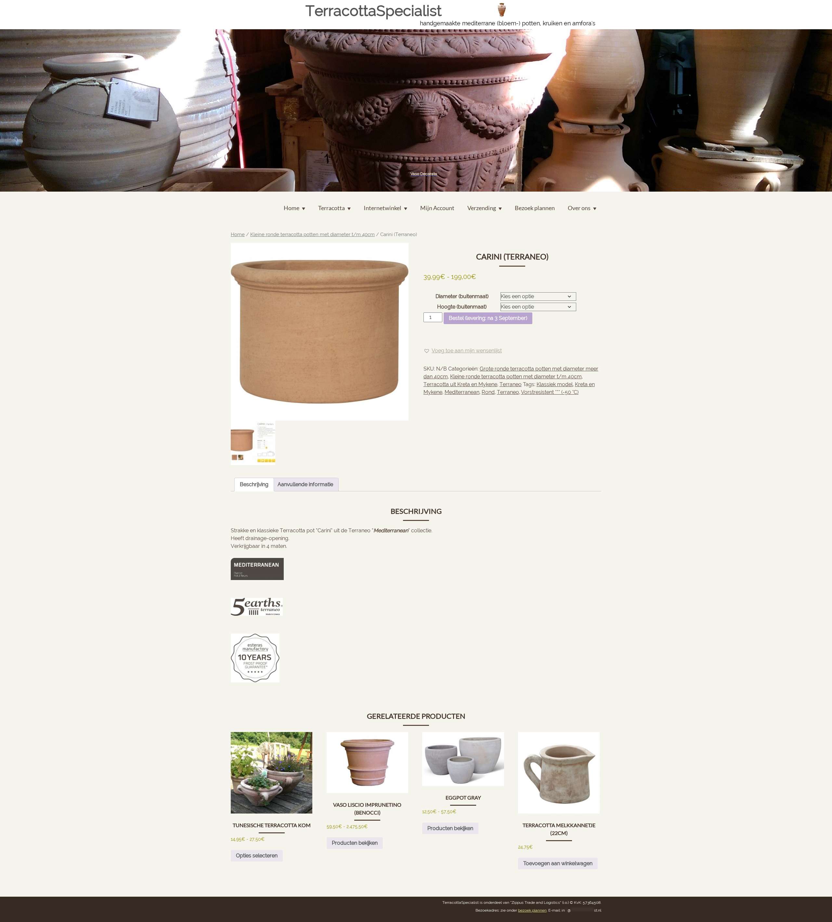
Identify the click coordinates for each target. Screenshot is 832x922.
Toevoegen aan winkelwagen (557, 863)
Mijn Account (437, 207)
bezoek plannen (532, 910)
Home (238, 234)
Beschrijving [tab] (254, 484)
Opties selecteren (257, 856)
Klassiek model (555, 384)
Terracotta (331, 207)
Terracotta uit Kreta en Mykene (460, 384)
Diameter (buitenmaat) (462, 296)
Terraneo (511, 384)
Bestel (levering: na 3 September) (488, 318)
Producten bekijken (355, 843)
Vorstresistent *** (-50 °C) (549, 392)
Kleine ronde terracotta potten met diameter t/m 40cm (312, 234)
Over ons (579, 207)
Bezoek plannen (535, 207)
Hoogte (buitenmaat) (462, 307)
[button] (462, 351)
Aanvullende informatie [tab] (305, 484)
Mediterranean (462, 392)
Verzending (481, 207)
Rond (488, 392)
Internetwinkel (382, 207)
